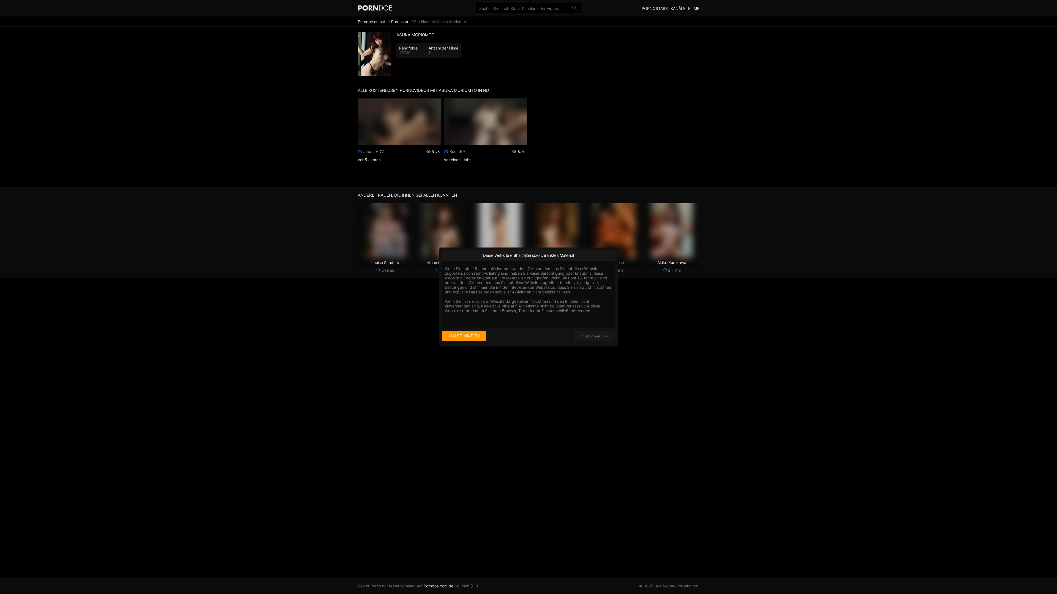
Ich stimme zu (464, 336)
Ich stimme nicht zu (594, 336)
